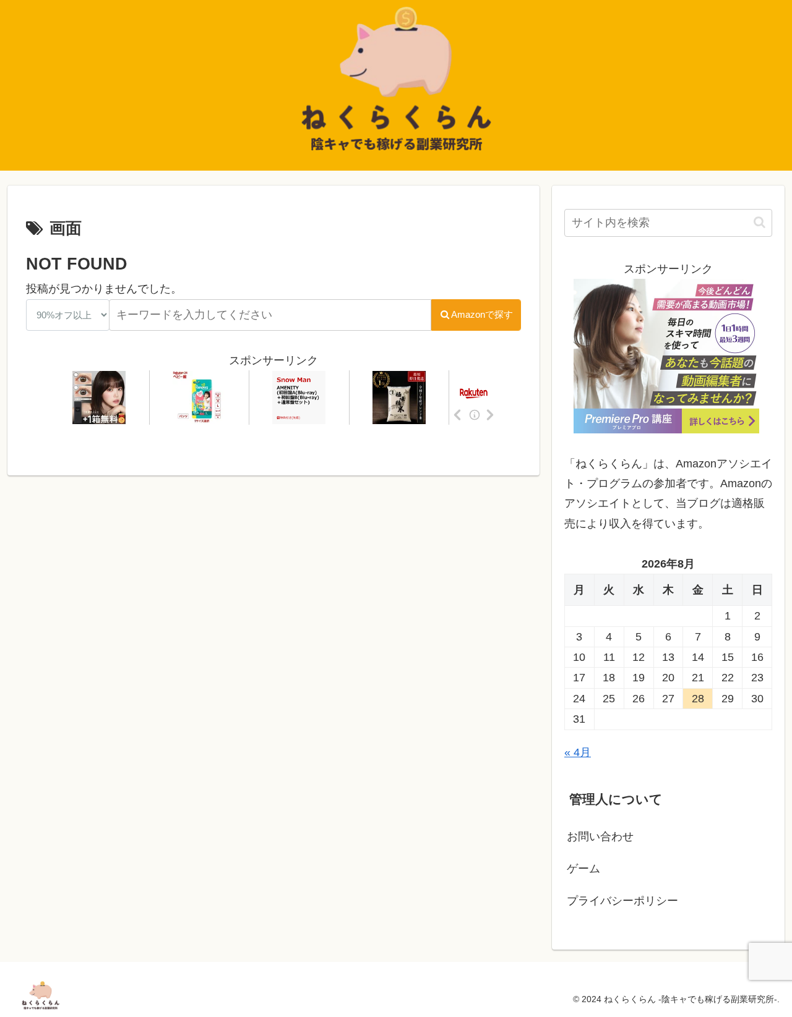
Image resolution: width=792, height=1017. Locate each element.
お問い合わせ (600, 836)
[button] (759, 222)
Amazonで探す (482, 314)
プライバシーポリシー (622, 901)
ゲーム (583, 868)
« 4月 (577, 752)
